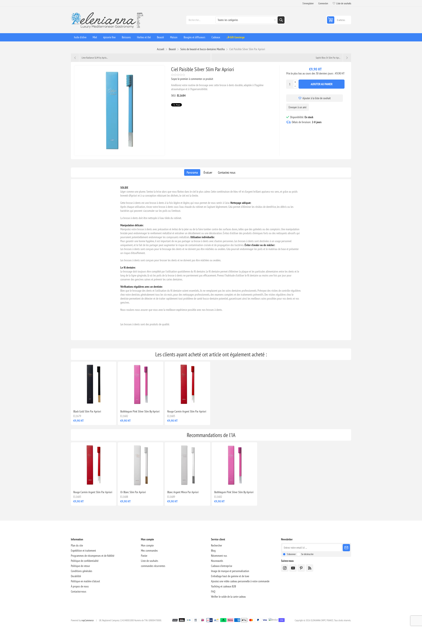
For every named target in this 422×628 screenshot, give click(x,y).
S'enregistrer (308, 3)
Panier (144, 556)
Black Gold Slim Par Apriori (87, 411)
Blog (213, 550)
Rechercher (281, 20)
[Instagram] (284, 568)
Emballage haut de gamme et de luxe (230, 576)
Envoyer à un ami (297, 107)
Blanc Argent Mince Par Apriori (183, 492)
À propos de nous (80, 586)
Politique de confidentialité (84, 561)
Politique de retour (80, 566)
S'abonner (291, 554)
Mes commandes (149, 550)
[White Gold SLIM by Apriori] (140, 465)
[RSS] (309, 568)
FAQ (213, 591)
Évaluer (208, 172)
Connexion (323, 3)
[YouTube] (293, 568)
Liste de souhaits (149, 561)
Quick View (86, 401)
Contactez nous (226, 172)
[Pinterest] (301, 568)
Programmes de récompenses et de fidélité (92, 556)
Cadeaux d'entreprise (221, 566)
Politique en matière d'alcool (85, 581)
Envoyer (346, 547)
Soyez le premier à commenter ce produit (192, 79)
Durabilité (76, 576)
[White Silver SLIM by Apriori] (187, 465)
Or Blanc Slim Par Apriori (133, 492)
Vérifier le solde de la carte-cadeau (228, 596)
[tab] (192, 172)
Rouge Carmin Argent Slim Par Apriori (186, 411)
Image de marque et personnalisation (230, 571)
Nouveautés (217, 561)
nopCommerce (87, 620)
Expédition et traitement (83, 550)
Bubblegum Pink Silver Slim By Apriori (140, 411)
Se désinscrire (307, 554)
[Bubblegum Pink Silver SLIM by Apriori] (140, 384)
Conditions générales (81, 571)
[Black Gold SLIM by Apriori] (93, 384)
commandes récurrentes (153, 566)
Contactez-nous (78, 591)
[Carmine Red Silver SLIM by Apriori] (187, 384)
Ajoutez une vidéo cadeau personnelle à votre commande (240, 581)
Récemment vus (219, 556)
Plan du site (77, 545)
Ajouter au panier (321, 84)
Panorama (192, 172)
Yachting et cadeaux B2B (223, 586)
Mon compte (147, 545)
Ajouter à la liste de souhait (316, 98)
